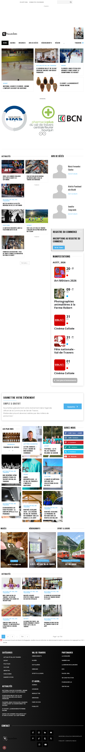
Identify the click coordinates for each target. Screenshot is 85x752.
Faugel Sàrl (66, 673)
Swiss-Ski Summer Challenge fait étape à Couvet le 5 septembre (12, 178)
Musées (14, 561)
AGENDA (34, 685)
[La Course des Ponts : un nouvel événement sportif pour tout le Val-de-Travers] (32, 610)
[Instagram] (39, 732)
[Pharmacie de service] (11, 437)
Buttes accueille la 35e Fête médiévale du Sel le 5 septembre (12, 204)
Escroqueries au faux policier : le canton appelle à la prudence (10, 510)
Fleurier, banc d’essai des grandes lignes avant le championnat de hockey (71, 70)
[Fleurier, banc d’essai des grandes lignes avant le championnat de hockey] (71, 55)
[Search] (71, 2)
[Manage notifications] (4, 747)
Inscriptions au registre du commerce (66, 240)
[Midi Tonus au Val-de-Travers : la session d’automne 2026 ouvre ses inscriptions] (11, 583)
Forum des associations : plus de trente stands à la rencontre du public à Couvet (13, 253)
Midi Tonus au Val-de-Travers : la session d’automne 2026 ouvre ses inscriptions (11, 598)
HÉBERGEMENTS (37, 656)
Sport (5, 83)
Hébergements (42, 560)
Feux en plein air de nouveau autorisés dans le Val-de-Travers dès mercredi (35, 178)
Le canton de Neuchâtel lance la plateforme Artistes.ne (12, 229)
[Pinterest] (33, 738)
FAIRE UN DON (36, 702)
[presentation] (40, 135)
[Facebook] (33, 732)
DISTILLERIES (36, 665)
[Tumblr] (44, 738)
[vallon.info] (10, 34)
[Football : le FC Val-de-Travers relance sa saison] (53, 441)
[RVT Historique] (70, 550)
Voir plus (24, 263)
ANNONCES (35, 698)
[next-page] (12, 450)
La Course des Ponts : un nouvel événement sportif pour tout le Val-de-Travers (31, 624)
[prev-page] (9, 450)
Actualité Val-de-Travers (46, 65)
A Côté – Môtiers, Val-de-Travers (42, 564)
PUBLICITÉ (35, 706)
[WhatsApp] (39, 744)
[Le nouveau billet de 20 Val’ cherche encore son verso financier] (47, 55)
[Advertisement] (52, 22)
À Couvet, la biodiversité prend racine (69, 84)
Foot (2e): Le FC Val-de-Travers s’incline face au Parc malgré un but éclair (36, 229)
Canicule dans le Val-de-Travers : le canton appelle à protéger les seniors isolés (11, 625)
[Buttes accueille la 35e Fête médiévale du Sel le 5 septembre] (13, 190)
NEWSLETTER (36, 693)
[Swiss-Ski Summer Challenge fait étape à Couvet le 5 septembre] (13, 167)
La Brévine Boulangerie (69, 665)
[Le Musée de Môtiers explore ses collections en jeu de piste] (53, 474)
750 (22, 637)
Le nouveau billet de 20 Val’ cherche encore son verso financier (46, 70)
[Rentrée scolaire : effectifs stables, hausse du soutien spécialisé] (32, 583)
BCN (63, 669)
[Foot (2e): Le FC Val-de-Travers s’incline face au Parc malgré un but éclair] (36, 216)
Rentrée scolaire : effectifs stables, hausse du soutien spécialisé (31, 597)
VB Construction (68, 678)
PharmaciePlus (67, 682)
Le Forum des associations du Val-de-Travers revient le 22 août (52, 597)
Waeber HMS (66, 660)
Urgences (11, 444)
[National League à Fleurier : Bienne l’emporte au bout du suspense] (18, 64)
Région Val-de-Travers (71, 560)
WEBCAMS (35, 669)
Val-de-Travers (59, 247)
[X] (50, 738)
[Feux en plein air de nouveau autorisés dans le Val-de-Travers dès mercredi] (36, 167)
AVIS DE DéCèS (57, 156)
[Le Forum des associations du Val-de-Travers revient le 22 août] (52, 583)
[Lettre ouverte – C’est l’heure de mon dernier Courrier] (32, 441)
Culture (6, 225)
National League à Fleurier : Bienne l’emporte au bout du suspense (16, 87)
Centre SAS (65, 686)
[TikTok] (39, 738)
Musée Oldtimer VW (14, 564)
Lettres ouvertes (30, 444)
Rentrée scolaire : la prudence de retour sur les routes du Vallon (51, 514)
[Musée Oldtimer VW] (14, 550)
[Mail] (50, 732)
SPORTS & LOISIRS (37, 673)
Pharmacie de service (11, 447)
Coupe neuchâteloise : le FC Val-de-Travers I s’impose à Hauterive (30, 481)
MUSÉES (34, 660)
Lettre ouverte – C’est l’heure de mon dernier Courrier (30, 450)
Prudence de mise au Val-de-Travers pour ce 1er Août (51, 624)
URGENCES (35, 689)
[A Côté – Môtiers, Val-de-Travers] (42, 550)
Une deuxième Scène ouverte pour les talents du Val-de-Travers (10, 478)
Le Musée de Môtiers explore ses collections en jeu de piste (51, 482)
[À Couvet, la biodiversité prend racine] (46, 84)
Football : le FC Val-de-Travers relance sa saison (51, 451)
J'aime (80, 433)
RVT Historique (70, 564)
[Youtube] (45, 744)
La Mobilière (66, 656)
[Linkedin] (44, 732)
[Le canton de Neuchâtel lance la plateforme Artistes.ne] (13, 216)
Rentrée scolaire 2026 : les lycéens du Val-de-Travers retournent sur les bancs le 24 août (31, 513)
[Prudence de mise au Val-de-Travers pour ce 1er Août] (52, 610)
